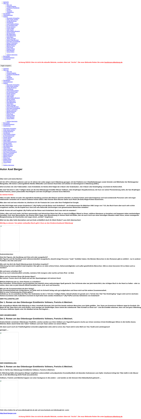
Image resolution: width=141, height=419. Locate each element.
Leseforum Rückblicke (13, 8)
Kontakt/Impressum (8, 57)
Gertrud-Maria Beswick (13, 31)
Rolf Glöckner (10, 50)
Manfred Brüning (11, 44)
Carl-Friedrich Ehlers (13, 24)
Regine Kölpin (11, 49)
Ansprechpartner (11, 6)
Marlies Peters (11, 46)
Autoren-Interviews (12, 54)
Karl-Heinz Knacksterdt (13, 41)
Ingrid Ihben (10, 37)
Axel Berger (10, 22)
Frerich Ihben (10, 28)
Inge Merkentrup (11, 35)
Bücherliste (6, 56)
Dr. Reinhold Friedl (12, 25)
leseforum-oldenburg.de (113, 62)
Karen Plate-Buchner (13, 40)
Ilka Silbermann (11, 34)
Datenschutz (7, 59)
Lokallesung (10, 12)
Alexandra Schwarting (13, 18)
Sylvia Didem (10, 51)
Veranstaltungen (8, 15)
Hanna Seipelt (11, 32)
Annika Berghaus (12, 21)
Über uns (6, 3)
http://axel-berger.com (8, 413)
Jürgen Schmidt (11, 38)
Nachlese (9, 10)
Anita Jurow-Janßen (12, 19)
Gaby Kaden (10, 30)
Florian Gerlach (11, 27)
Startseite (6, 2)
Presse (9, 9)
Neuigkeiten (6, 13)
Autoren (5, 16)
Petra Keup (10, 47)
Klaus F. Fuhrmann (12, 43)
